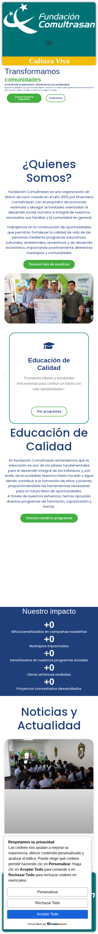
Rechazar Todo (47, 903)
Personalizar (47, 892)
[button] (49, 42)
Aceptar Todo (47, 914)
